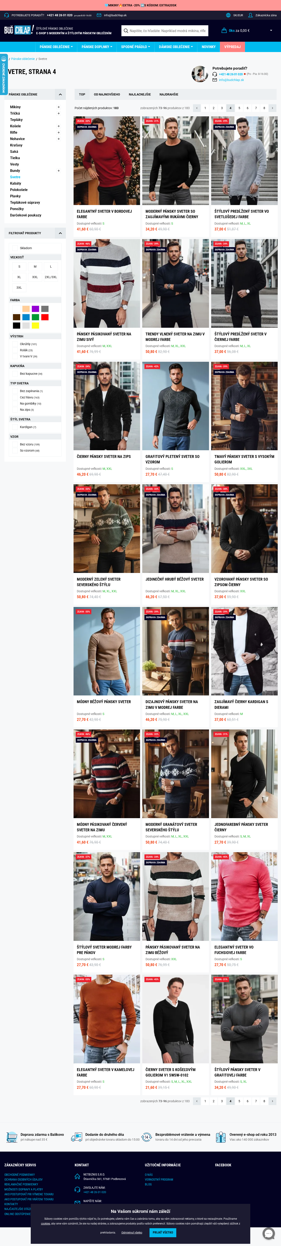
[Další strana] (272, 108)
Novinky (209, 47)
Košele (16, 126)
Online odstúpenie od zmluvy (25, 1214)
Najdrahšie (169, 94)
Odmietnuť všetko (131, 1232)
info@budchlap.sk (115, 15)
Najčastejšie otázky (19, 1209)
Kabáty (16, 183)
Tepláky (16, 120)
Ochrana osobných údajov (23, 1179)
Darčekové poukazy (26, 215)
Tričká (15, 113)
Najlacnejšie (140, 94)
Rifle (14, 132)
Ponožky (17, 209)
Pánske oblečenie (55, 47)
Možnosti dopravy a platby (23, 1189)
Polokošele (19, 190)
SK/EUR (238, 15)
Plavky (16, 196)
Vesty (15, 164)
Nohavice (18, 139)
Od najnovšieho (107, 94)
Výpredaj (232, 47)
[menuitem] (56, 47)
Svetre (15, 177)
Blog (148, 1184)
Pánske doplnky (95, 47)
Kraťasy (16, 145)
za (239, 31)
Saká (14, 151)
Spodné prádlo (134, 47)
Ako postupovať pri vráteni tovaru (29, 1199)
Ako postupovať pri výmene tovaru (29, 1194)
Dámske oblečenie (174, 47)
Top (82, 94)
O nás (149, 1174)
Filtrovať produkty (25, 233)
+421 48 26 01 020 (94, 1192)
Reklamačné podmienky (21, 1184)
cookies (45, 1223)
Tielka (15, 158)
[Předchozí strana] (197, 108)
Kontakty (11, 1204)
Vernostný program (159, 1179)
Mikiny (16, 107)
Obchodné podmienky (19, 1174)
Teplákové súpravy (25, 202)
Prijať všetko (163, 1232)
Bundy (15, 171)
